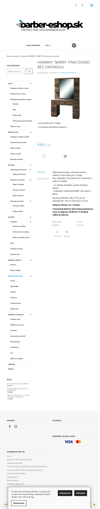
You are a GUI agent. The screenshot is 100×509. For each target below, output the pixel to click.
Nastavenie (18, 503)
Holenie (11, 165)
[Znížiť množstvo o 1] (44, 157)
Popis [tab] (41, 172)
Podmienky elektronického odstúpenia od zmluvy (25, 470)
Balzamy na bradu (16, 159)
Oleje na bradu (15, 148)
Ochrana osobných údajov (16, 473)
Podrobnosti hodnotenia (68, 73)
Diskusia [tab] (43, 178)
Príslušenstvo (15, 254)
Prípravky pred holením (18, 170)
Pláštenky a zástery (17, 325)
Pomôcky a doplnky (16, 315)
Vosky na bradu (15, 154)
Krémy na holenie (19, 190)
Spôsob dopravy (13, 480)
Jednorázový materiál (17, 336)
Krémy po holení (18, 206)
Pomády (15, 104)
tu (33, 497)
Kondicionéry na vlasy (17, 94)
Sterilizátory (14, 347)
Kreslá (12, 281)
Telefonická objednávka (15, 484)
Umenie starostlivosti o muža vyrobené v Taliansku (18, 396)
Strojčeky (13, 222)
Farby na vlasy (15, 126)
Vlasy (10, 84)
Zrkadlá (13, 292)
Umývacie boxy (15, 303)
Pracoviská (14, 286)
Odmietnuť (65, 493)
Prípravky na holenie (17, 180)
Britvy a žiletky (15, 270)
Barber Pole (14, 309)
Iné (11, 353)
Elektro (11, 217)
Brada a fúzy (13, 132)
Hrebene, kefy (15, 319)
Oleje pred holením (19, 174)
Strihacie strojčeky (19, 226)
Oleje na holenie (18, 184)
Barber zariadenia (15, 276)
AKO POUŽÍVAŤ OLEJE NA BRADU (18, 383)
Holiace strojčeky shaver (21, 237)
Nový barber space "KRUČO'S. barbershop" (17, 389)
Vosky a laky (17, 115)
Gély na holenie (18, 196)
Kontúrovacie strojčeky (21, 232)
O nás (9, 456)
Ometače (13, 330)
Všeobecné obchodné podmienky (19, 459)
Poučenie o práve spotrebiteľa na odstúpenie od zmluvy (27, 466)
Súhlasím (80, 493)
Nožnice (13, 265)
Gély (14, 109)
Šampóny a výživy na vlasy (19, 88)
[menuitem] (33, 45)
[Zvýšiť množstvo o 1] (44, 154)
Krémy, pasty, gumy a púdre (22, 121)
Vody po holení (18, 211)
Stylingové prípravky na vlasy (20, 99)
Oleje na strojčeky (16, 358)
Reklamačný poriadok (15, 463)
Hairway (79, 222)
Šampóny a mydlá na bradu (19, 137)
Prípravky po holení (17, 201)
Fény (12, 243)
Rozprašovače (15, 342)
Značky (11, 369)
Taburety (13, 298)
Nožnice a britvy (14, 260)
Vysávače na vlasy (16, 249)
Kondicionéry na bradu (18, 142)
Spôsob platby (12, 477)
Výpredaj (11, 364)
